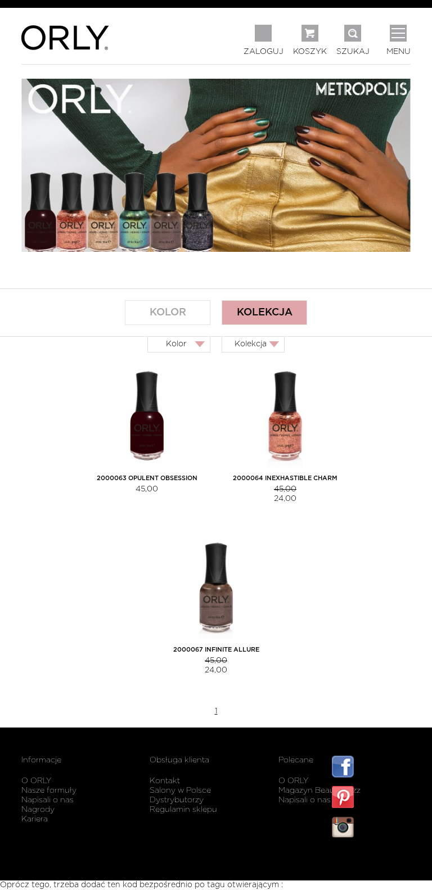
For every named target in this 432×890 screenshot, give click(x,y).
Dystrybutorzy (177, 800)
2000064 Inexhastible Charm (285, 478)
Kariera (34, 819)
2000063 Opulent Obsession (147, 478)
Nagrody (38, 810)
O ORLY (36, 781)
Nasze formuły (48, 790)
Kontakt (165, 781)
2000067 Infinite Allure (216, 650)
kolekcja (264, 313)
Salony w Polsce (180, 790)
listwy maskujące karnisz (371, 860)
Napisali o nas (47, 800)
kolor (168, 313)
